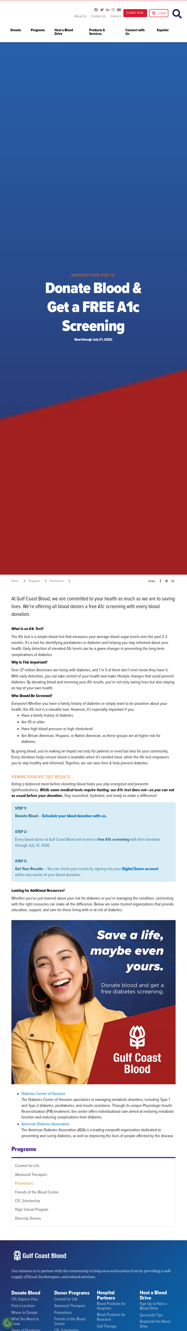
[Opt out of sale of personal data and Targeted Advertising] (7, 1323)
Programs (38, 30)
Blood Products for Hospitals (111, 1306)
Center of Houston (50, 1094)
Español (163, 30)
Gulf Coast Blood (39, 13)
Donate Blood (25, 1293)
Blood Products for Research (111, 1317)
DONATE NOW (134, 13)
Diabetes (28, 1094)
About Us (80, 16)
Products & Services (97, 32)
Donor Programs (72, 1293)
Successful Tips (151, 1315)
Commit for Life (27, 1166)
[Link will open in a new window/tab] (96, 10)
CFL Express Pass (24, 1299)
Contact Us (98, 16)
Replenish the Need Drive (155, 1324)
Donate (15, 30)
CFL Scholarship (27, 1201)
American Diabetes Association (45, 1124)
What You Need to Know (25, 1321)
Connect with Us (135, 32)
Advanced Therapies (31, 1175)
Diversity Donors (28, 1218)
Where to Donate (24, 1312)
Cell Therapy (106, 1326)
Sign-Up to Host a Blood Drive (153, 1306)
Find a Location (23, 1306)
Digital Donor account (140, 869)
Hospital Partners (106, 1295)
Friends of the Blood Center (37, 1192)
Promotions (24, 1183)
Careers (115, 16)
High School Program (31, 1209)
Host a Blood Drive (64, 32)
